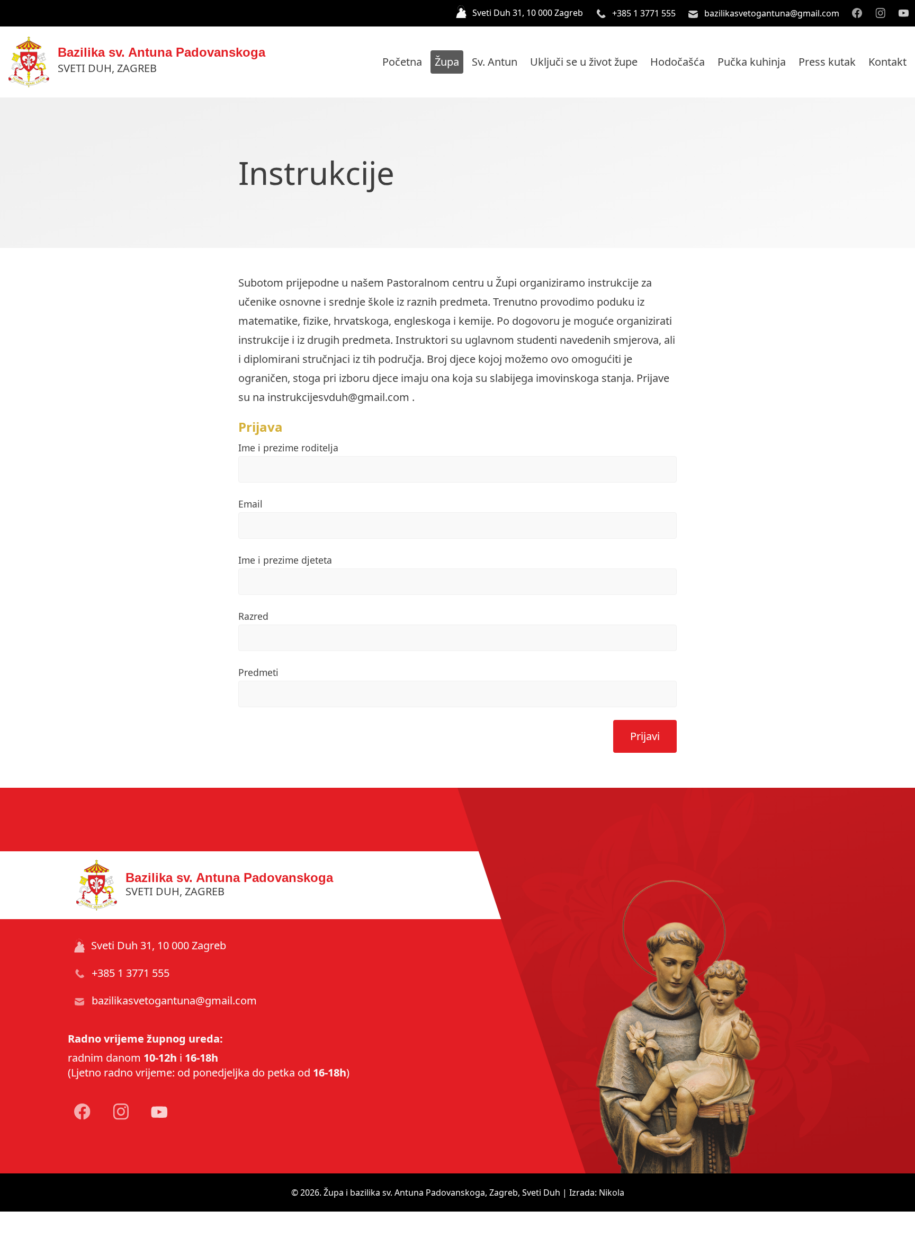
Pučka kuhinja (751, 62)
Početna (402, 62)
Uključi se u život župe (584, 62)
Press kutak (827, 62)
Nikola (611, 1192)
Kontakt (887, 62)
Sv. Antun (494, 62)
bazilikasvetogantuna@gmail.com (770, 13)
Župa (447, 62)
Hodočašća (677, 62)
